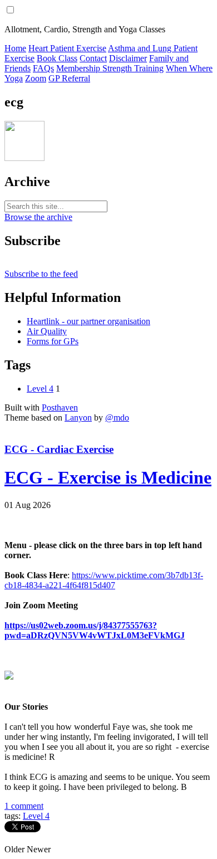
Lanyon (78, 417)
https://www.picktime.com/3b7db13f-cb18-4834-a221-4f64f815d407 (103, 580)
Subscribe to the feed (41, 274)
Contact (93, 58)
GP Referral (69, 78)
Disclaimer (128, 58)
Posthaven (60, 407)
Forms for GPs (52, 341)
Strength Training (133, 68)
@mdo (117, 417)
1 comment (23, 806)
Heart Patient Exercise (67, 48)
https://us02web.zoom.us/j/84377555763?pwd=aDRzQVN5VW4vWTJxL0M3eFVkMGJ (94, 630)
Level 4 (40, 388)
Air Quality (47, 331)
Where (201, 68)
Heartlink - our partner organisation (88, 321)
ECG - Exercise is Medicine (107, 477)
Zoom (35, 78)
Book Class (57, 58)
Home (15, 48)
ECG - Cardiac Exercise (59, 449)
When (177, 68)
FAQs (43, 68)
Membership (79, 68)
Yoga (13, 78)
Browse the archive (38, 217)
